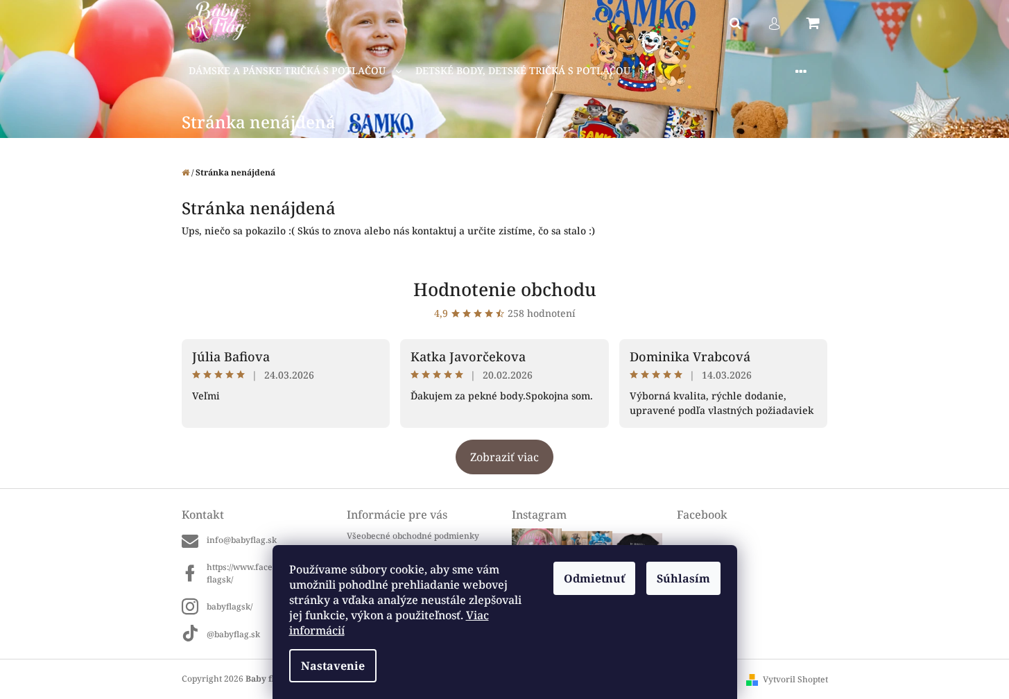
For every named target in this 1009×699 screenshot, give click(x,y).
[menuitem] (295, 71)
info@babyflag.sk (242, 540)
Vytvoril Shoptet (795, 679)
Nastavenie (333, 665)
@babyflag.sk (233, 633)
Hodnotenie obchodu (504, 289)
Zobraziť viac (504, 457)
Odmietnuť (594, 578)
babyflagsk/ (229, 606)
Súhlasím (683, 578)
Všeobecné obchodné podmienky (413, 536)
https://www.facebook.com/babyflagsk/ (269, 573)
